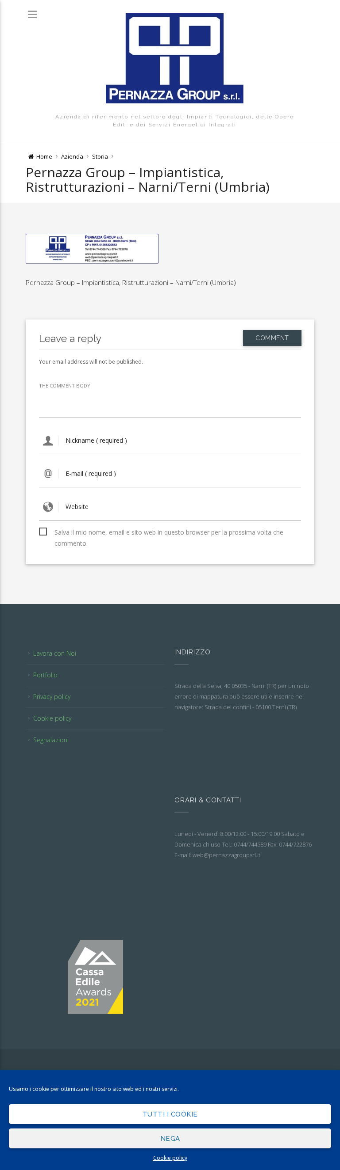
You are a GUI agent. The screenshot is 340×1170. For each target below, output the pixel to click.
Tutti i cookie (170, 1114)
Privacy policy (51, 696)
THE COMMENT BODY (64, 385)
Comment (272, 338)
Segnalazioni (51, 740)
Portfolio (45, 675)
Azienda (72, 156)
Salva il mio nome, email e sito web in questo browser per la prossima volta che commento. (168, 533)
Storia (100, 156)
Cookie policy (170, 1158)
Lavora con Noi (54, 653)
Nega (170, 1139)
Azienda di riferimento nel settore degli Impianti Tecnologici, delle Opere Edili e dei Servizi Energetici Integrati (174, 121)
